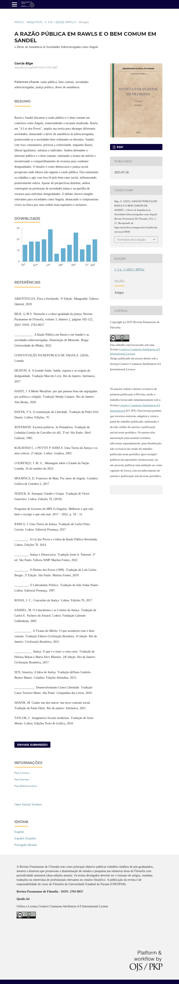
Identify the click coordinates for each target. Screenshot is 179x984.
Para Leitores (22, 772)
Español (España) (25, 838)
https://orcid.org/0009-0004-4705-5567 (36, 67)
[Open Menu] (14, 4)
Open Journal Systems (28, 804)
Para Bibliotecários (25, 786)
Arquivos (34, 22)
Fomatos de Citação (131, 239)
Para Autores (21, 779)
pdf (119, 147)
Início (19, 22)
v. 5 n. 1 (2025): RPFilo (60, 22)
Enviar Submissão (32, 744)
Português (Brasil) (25, 845)
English (19, 832)
